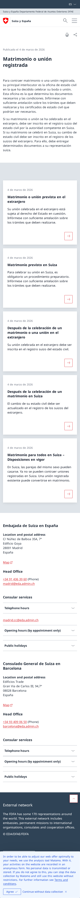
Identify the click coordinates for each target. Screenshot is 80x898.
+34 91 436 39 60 (15, 579)
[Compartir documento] (75, 35)
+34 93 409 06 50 (15, 722)
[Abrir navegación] (74, 20)
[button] (74, 799)
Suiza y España (21, 21)
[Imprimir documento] (67, 35)
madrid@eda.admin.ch (19, 584)
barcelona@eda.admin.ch (21, 726)
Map (6, 562)
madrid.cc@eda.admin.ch (21, 620)
